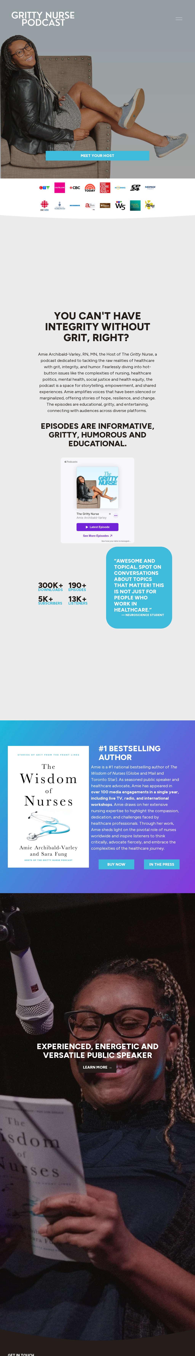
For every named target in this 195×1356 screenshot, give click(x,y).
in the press (161, 864)
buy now (116, 864)
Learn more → (97, 1067)
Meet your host (97, 155)
